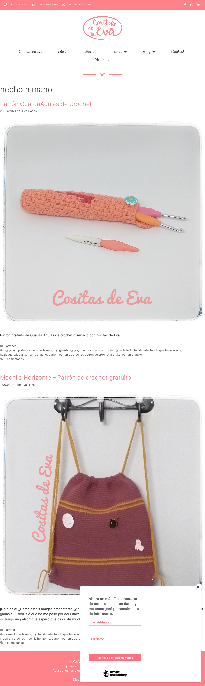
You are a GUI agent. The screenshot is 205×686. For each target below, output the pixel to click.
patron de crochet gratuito (102, 354)
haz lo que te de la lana (165, 350)
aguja (8, 350)
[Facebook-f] (185, 5)
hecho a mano (37, 354)
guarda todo (124, 350)
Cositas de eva (30, 51)
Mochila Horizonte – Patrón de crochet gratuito (65, 377)
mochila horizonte (38, 638)
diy (56, 350)
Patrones (10, 346)
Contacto (178, 51)
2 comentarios (14, 359)
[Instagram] (191, 5)
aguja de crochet (24, 350)
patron (53, 354)
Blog (146, 51)
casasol (9, 634)
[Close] (199, 587)
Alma (62, 51)
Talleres (88, 51)
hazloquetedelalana (13, 354)
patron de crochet (71, 354)
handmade (141, 350)
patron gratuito (132, 354)
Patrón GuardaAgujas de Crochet (46, 103)
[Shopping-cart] (198, 5)
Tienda (116, 51)
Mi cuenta (103, 59)
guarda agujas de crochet (97, 350)
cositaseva (44, 350)
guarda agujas (68, 350)
